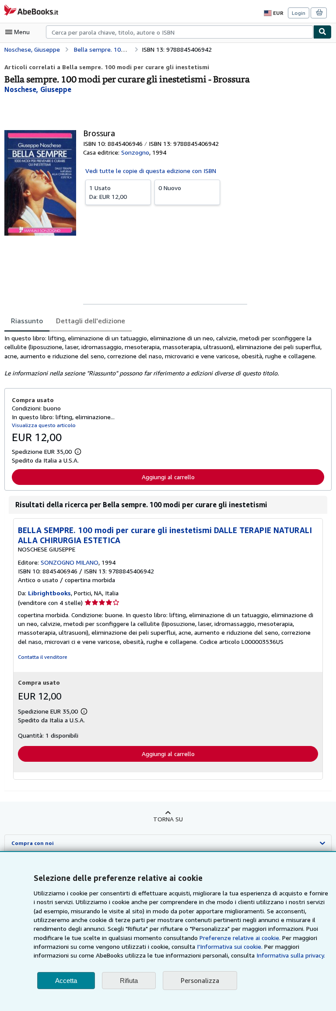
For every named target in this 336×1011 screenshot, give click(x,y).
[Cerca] (322, 32)
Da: (108, 192)
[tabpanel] (164, 356)
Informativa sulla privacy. (290, 955)
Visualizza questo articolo (44, 425)
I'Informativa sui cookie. (229, 946)
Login (298, 13)
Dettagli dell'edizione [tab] (90, 320)
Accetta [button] (66, 980)
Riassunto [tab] (27, 320)
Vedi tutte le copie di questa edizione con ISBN (150, 170)
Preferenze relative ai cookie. (240, 937)
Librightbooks (49, 593)
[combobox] (179, 32)
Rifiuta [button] (129, 980)
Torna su (168, 819)
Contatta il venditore (42, 657)
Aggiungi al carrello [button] (168, 477)
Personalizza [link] (200, 980)
